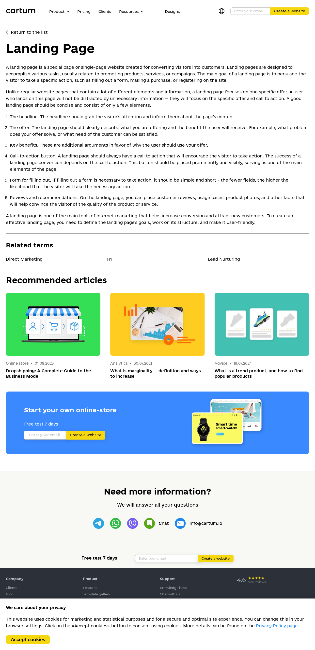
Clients (104, 11)
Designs (172, 11)
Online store (17, 363)
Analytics (119, 363)
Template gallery (96, 594)
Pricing (84, 11)
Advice (221, 363)
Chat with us (170, 594)
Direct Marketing (24, 259)
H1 (109, 259)
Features (90, 588)
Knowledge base (173, 588)
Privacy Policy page (277, 625)
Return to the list (29, 32)
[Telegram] (98, 523)
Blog (10, 594)
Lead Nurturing (224, 259)
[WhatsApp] (115, 523)
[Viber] (132, 523)
